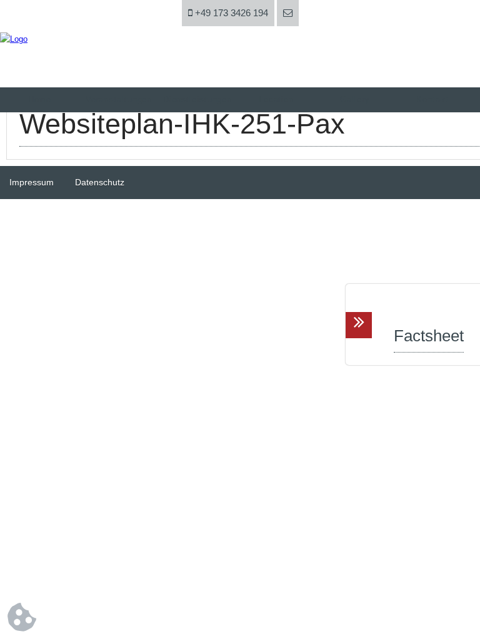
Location (276, 99)
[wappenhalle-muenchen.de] (14, 39)
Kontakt (432, 99)
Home (40, 99)
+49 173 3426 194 (230, 12)
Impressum (31, 182)
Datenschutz (99, 182)
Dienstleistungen (197, 99)
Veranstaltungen (119, 99)
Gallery (354, 99)
